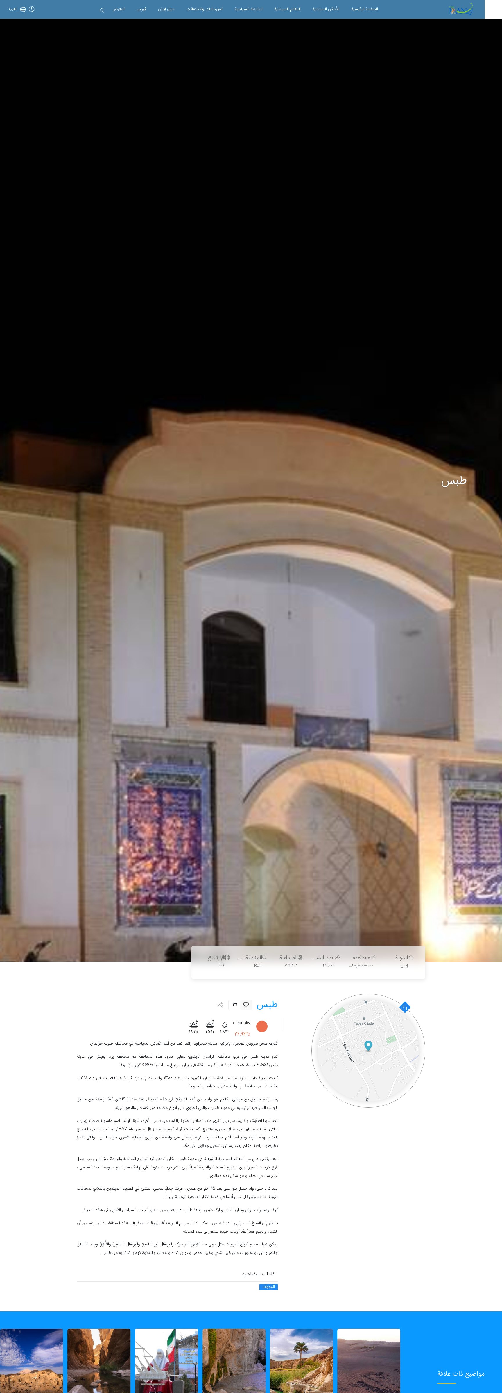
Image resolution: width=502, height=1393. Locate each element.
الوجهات (268, 1287)
